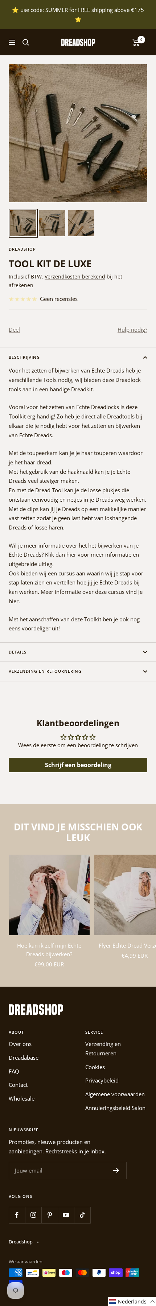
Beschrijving (24, 357)
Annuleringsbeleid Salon (115, 1107)
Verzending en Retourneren (103, 1048)
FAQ (14, 1071)
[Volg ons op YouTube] (66, 1215)
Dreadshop (22, 249)
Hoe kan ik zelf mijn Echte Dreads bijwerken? (49, 950)
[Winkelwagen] (136, 42)
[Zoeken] (25, 42)
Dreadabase (23, 1057)
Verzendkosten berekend (75, 276)
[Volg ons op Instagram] (33, 1215)
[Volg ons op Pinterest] (49, 1215)
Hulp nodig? (132, 329)
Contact (18, 1084)
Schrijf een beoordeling (78, 765)
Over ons (20, 1043)
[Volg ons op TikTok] (82, 1215)
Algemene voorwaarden (115, 1094)
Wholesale (21, 1098)
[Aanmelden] (116, 1170)
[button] (132, 1301)
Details (17, 652)
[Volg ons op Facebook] (17, 1215)
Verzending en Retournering (45, 671)
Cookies (95, 1067)
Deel (14, 329)
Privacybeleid (102, 1080)
